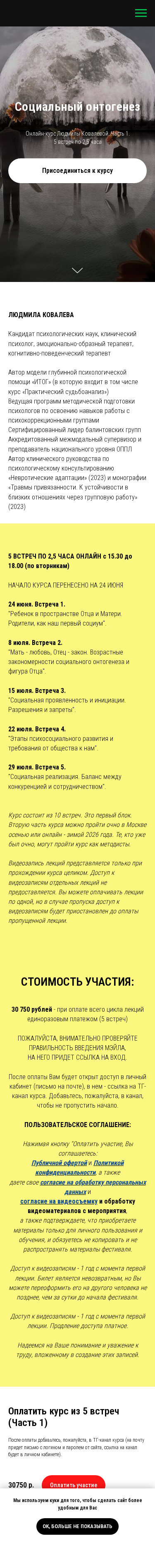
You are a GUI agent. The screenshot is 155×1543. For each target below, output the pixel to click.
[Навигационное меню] (141, 13)
